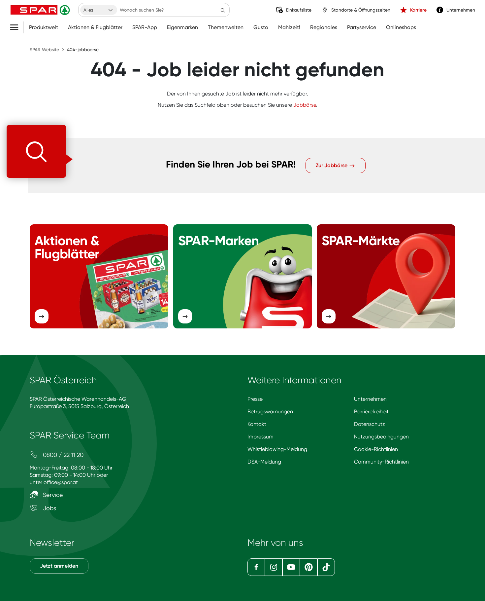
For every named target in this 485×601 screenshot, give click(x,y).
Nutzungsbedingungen (381, 436)
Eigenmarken (182, 27)
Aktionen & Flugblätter (95, 27)
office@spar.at (61, 482)
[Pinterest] (308, 567)
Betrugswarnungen (270, 411)
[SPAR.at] (41, 10)
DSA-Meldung (264, 462)
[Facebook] (256, 567)
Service (52, 494)
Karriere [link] (418, 10)
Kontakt (256, 424)
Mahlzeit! (289, 27)
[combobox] (98, 10)
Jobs (48, 508)
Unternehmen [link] (460, 10)
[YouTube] (291, 567)
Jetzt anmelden (59, 566)
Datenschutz (369, 424)
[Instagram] (273, 567)
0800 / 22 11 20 (62, 454)
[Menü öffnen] (16, 27)
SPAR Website (44, 49)
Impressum (260, 436)
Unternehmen (370, 399)
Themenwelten (225, 27)
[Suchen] (222, 10)
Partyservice (361, 27)
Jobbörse (304, 105)
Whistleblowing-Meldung (277, 449)
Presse (255, 399)
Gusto (260, 27)
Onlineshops (401, 27)
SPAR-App (144, 27)
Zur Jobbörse (332, 165)
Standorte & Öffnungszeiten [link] (360, 10)
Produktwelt (43, 27)
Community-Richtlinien (381, 462)
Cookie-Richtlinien (376, 449)
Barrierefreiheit (371, 411)
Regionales (323, 27)
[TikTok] (326, 567)
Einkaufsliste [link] (298, 10)
